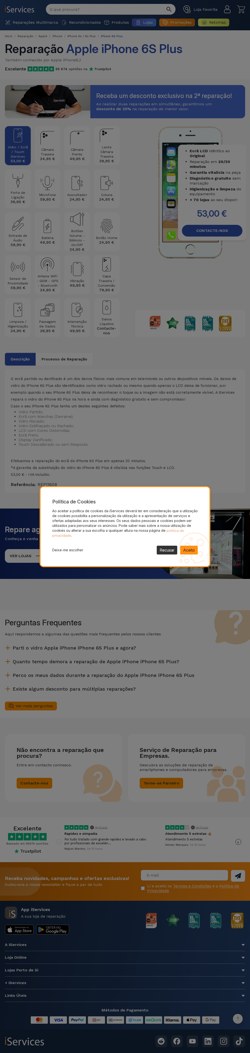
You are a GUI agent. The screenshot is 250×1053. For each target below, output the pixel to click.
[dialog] (125, 526)
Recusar (167, 550)
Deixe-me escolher (67, 550)
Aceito (189, 550)
